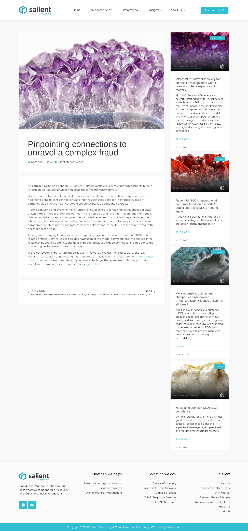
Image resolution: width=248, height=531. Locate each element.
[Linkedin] (23, 505)
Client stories (66, 161)
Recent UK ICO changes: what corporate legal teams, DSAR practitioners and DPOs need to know (197, 206)
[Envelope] (32, 505)
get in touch (95, 264)
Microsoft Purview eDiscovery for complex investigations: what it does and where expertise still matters (198, 84)
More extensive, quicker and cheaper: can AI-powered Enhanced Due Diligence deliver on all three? (199, 299)
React (79, 161)
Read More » (183, 139)
